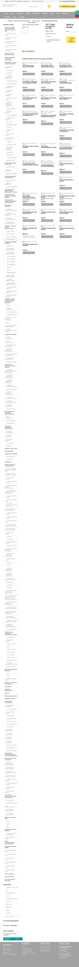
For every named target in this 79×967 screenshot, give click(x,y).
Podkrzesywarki (9, 451)
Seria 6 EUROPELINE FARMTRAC (10, 291)
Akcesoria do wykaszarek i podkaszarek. (9, 555)
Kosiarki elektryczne (12, 312)
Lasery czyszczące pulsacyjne (10, 38)
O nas (6, 13)
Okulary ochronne (11, 144)
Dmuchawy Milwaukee (9, 91)
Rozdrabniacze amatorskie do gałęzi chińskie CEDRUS (10, 201)
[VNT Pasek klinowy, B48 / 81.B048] (30, 226)
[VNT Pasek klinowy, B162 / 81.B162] (67, 226)
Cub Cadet (8, 901)
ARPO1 (7, 821)
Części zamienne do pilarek (11, 542)
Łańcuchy (9, 536)
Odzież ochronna (11, 644)
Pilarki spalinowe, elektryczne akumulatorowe (9, 413)
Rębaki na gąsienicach (8, 170)
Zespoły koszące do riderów (11, 513)
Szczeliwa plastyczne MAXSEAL (10, 830)
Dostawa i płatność (45, 947)
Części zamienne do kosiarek (11, 482)
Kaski (8, 646)
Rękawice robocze (11, 660)
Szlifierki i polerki (10, 160)
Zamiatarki (8, 686)
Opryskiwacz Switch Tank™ (11, 98)
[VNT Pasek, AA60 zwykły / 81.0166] (49, 194)
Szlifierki (7, 693)
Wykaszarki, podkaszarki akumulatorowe (9, 376)
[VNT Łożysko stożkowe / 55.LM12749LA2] (67, 128)
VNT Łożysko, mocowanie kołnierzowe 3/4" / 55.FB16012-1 (30, 115)
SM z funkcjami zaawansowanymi (9, 810)
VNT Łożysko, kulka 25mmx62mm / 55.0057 (66, 66)
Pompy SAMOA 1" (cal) (10, 858)
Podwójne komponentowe (9, 734)
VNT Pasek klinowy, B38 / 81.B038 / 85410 (30, 212)
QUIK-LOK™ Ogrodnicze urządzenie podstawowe (9, 104)
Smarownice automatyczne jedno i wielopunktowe (11, 796)
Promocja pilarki (9, 874)
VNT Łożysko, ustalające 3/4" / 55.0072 (48, 98)
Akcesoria (8, 127)
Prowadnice (10, 539)
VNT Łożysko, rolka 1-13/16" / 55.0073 (65, 98)
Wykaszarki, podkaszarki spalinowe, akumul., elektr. (11, 371)
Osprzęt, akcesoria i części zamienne (10, 465)
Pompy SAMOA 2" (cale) (10, 866)
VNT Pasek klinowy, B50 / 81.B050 (48, 228)
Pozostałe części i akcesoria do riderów (10, 525)
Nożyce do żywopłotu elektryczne (11, 397)
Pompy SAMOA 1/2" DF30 (10, 851)
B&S (7, 890)
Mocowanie (9, 121)
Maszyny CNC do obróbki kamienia (9, 54)
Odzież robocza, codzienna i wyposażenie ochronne (11, 633)
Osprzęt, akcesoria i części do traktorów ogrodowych (10, 492)
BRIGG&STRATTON (10, 893)
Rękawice (9, 141)
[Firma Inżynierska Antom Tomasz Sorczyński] (14, 8)
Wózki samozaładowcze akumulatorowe (9, 842)
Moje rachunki (6, 950)
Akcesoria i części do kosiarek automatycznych (11, 487)
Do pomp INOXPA (11, 718)
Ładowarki (9, 73)
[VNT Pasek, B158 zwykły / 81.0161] (67, 161)
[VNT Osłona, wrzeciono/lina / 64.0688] (49, 144)
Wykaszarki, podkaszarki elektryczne (9, 381)
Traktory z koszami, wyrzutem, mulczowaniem (10, 319)
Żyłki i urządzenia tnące (10, 559)
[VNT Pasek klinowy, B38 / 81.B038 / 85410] (30, 210)
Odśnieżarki (8, 462)
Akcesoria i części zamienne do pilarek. (10, 529)
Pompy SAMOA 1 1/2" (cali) (10, 862)
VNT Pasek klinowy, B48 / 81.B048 (30, 228)
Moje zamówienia (7, 948)
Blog (14, 17)
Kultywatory (9, 445)
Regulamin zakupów (27, 951)
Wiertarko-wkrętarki (11, 362)
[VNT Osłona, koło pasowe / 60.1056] (30, 144)
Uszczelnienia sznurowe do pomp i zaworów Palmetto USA (11, 754)
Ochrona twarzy (11, 657)
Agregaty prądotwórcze (8, 690)
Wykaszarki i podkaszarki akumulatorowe (9, 350)
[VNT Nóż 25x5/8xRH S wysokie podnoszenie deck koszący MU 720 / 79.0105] (49, 162)
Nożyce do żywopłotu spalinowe (10, 401)
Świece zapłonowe (11, 629)
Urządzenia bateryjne (10, 334)
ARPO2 (8, 824)
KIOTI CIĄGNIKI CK (11, 256)
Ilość (67, 31)
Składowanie (9, 152)
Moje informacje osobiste (9, 954)
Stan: (46, 33)
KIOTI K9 (9, 270)
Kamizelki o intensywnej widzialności (9, 148)
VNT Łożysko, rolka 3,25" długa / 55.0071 (30, 98)
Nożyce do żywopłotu (8, 94)
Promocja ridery (9, 876)
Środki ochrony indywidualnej (9, 138)
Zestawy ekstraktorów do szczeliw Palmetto (9, 764)
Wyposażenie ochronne (9, 640)
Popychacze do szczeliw (9, 791)
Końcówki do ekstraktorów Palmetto (10, 772)
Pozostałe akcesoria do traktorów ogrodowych (11, 505)
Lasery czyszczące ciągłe (10, 34)
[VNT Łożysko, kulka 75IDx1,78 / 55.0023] (30, 63)
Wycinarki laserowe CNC (10, 46)
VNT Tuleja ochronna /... (10, 925)
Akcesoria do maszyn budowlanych (10, 617)
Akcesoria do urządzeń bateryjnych (10, 579)
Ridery (8, 322)
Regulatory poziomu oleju (10, 818)
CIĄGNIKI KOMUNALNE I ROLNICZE (11, 242)
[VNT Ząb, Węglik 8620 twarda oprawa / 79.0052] (30, 161)
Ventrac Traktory (10, 231)
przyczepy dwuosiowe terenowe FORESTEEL (10, 214)
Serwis (28, 13)
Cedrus (8, 896)
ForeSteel (8, 913)
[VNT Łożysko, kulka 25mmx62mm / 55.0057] (67, 63)
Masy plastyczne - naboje (10, 838)
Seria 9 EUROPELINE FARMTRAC (10, 295)
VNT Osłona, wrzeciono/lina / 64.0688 (48, 146)
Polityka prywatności (27, 949)
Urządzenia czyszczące (11, 454)
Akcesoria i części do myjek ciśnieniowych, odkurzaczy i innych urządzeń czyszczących (11, 597)
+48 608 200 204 (25, 1)
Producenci (7, 884)
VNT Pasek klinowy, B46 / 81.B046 (48, 212)
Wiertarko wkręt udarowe (10, 118)
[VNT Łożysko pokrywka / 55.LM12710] (67, 112)
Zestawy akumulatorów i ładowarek (9, 77)
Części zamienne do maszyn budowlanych (11, 621)
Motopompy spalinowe (11, 696)
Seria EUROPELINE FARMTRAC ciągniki (10, 283)
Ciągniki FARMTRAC (11, 272)
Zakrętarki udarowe (12, 124)
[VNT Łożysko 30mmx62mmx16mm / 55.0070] (67, 79)
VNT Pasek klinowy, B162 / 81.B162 (66, 228)
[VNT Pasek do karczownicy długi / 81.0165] (30, 194)
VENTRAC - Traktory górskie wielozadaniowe (10, 227)
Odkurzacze (9, 459)
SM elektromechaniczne (10, 806)
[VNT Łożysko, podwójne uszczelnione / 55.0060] (30, 79)
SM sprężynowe (10, 800)
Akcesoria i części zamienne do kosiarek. (10, 474)
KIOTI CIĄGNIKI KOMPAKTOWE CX (9, 253)
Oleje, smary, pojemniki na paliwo (11, 670)
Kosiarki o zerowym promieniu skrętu (10, 326)
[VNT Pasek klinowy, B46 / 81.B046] (49, 210)
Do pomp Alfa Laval (12, 724)
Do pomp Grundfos (12, 709)
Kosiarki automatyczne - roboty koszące (10, 330)
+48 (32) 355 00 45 (13, 1)
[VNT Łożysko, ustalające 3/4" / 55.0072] (49, 95)
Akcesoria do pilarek (9, 134)
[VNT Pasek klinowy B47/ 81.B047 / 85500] (67, 210)
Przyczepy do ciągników (8, 205)
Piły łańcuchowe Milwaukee (10, 87)
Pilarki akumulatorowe (9, 341)
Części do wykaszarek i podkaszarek (8, 575)
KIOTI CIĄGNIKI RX (11, 262)
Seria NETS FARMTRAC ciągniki (10, 280)
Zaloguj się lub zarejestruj (68, 1)
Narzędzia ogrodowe (11, 81)
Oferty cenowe (8, 931)
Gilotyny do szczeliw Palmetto (10, 780)
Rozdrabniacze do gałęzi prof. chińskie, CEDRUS (10, 196)
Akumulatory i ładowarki (9, 67)
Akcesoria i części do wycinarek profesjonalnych (11, 603)
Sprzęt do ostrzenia (12, 546)
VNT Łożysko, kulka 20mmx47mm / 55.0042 (47, 66)
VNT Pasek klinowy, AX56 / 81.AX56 (67, 196)
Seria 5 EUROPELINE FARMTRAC (10, 287)
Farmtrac (65, 13)
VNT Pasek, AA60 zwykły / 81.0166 (48, 196)
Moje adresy (6, 952)
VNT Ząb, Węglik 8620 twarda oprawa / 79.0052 (30, 164)
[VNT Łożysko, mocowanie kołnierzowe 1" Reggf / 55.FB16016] (49, 113)
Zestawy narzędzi (10, 108)
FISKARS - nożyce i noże (11, 448)
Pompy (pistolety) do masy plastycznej (11, 834)
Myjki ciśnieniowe (10, 456)
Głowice (9, 562)
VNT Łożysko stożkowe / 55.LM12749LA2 (66, 130)
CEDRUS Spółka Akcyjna (12, 899)
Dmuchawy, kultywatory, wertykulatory (8, 427)
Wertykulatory (9, 443)
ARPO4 (8, 826)
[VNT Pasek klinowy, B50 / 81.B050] (49, 226)
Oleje (7, 673)
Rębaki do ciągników (11, 173)
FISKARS (8, 910)
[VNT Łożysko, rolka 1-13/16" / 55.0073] (67, 95)
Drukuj (48, 41)
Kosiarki (8, 305)
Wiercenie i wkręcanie (8, 111)
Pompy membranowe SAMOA (10, 847)
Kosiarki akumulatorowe (9, 308)
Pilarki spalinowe (10, 423)
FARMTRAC (8, 907)
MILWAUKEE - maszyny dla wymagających (11, 63)
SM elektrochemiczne (11, 803)
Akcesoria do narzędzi (9, 130)
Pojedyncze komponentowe (9, 730)
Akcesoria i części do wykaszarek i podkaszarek (11, 550)
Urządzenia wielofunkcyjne (8, 405)
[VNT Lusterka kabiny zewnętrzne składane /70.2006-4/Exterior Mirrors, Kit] (67, 145)
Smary (8, 676)
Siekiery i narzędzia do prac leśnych (11, 683)
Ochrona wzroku (11, 652)
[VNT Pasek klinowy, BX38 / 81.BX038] (30, 242)
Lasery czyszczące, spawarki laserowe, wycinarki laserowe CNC (10, 29)
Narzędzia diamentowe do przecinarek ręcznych (10, 625)
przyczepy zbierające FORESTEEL (10, 218)
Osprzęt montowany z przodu (11, 496)
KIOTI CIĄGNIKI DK (11, 259)
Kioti (58, 13)
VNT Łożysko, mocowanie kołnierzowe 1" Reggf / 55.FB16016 (48, 117)
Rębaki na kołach (10, 167)
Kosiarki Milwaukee (12, 83)
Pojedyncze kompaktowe (8, 738)
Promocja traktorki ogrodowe (10, 880)
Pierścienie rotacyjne (11, 750)
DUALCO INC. (9, 904)
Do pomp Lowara (11, 721)
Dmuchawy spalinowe (8, 439)
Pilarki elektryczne (10, 420)
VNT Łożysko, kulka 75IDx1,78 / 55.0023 (28, 66)
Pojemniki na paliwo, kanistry (11, 679)
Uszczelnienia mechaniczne (8, 702)
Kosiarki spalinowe (11, 314)
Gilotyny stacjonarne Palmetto (11, 783)
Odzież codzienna (11, 666)
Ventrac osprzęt (10, 234)
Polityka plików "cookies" (28, 953)
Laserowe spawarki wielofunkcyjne (10, 42)
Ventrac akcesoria (11, 236)
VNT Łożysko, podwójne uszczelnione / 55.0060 (30, 82)
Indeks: (47, 31)
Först (52, 13)
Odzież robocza (10, 637)
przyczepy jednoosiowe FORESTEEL (11, 209)
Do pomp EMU (10, 716)
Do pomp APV (10, 726)
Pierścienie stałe (10, 748)
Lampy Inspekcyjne (12, 157)
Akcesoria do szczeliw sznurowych (10, 759)
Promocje (20, 13)
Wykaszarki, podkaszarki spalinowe (11, 386)
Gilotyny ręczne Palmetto (10, 787)
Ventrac (44, 13)
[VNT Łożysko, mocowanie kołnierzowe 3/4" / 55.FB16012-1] (30, 112)
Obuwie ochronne (11, 649)
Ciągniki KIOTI (9, 246)
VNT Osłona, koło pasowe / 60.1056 (30, 146)
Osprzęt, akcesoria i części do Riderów (10, 509)
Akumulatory (10, 70)
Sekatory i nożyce (10, 409)
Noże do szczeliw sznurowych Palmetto (10, 776)
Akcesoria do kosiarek (9, 478)
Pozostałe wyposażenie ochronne (11, 663)
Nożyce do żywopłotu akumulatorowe (11, 354)
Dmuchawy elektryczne (8, 435)
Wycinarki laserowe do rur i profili (10, 50)
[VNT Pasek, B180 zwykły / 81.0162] (67, 177)
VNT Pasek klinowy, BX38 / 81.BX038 (30, 245)
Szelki (8, 565)
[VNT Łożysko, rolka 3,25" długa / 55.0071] (30, 95)
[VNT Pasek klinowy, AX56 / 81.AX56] (67, 194)
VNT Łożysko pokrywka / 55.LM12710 (66, 114)
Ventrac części (10, 239)
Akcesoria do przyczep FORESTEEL (10, 222)
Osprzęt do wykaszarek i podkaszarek (9, 569)
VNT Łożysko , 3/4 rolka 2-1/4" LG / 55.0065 (49, 82)
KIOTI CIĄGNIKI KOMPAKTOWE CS (9, 249)
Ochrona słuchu (11, 654)
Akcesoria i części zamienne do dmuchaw (11, 608)
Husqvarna (36, 13)
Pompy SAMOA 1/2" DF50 (10, 855)
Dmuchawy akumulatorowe (9, 432)
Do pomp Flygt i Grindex (10, 712)
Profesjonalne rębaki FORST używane (10, 177)
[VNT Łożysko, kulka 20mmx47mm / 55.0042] (49, 63)
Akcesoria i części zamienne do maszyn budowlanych (10, 612)
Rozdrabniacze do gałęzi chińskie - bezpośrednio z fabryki (11, 191)
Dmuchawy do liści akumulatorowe (10, 345)
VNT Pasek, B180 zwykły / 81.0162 (66, 180)
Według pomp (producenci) (9, 706)
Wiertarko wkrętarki (12, 115)
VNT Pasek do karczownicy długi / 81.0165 (29, 197)
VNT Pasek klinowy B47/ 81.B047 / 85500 (66, 212)
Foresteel (7, 17)
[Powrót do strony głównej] (4, 21)
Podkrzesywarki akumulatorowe (9, 358)
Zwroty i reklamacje (45, 949)
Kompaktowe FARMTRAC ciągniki (10, 276)
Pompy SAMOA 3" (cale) (10, 870)
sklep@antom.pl (39, 1)
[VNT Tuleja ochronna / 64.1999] (25, 30)
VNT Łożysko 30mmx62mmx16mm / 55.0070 (65, 83)
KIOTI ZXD (9, 267)
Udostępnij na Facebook (53, 40)
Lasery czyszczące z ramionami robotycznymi (10, 59)
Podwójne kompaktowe (8, 741)
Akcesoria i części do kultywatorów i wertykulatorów (11, 592)
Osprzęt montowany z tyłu (11, 500)
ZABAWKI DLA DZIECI (10, 698)
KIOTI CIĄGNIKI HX (11, 264)
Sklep (12, 13)
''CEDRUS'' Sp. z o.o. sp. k (12, 887)
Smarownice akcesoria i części (9, 814)
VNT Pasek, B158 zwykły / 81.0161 (66, 164)
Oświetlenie (9, 155)
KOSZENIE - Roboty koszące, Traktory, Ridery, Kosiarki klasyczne (10, 300)
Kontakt (21, 17)
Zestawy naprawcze (11, 745)
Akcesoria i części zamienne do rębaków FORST (10, 470)
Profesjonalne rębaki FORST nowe (10, 163)
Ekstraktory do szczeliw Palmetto (9, 768)
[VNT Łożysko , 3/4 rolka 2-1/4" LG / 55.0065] (49, 79)
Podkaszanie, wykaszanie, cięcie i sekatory (10, 366)
